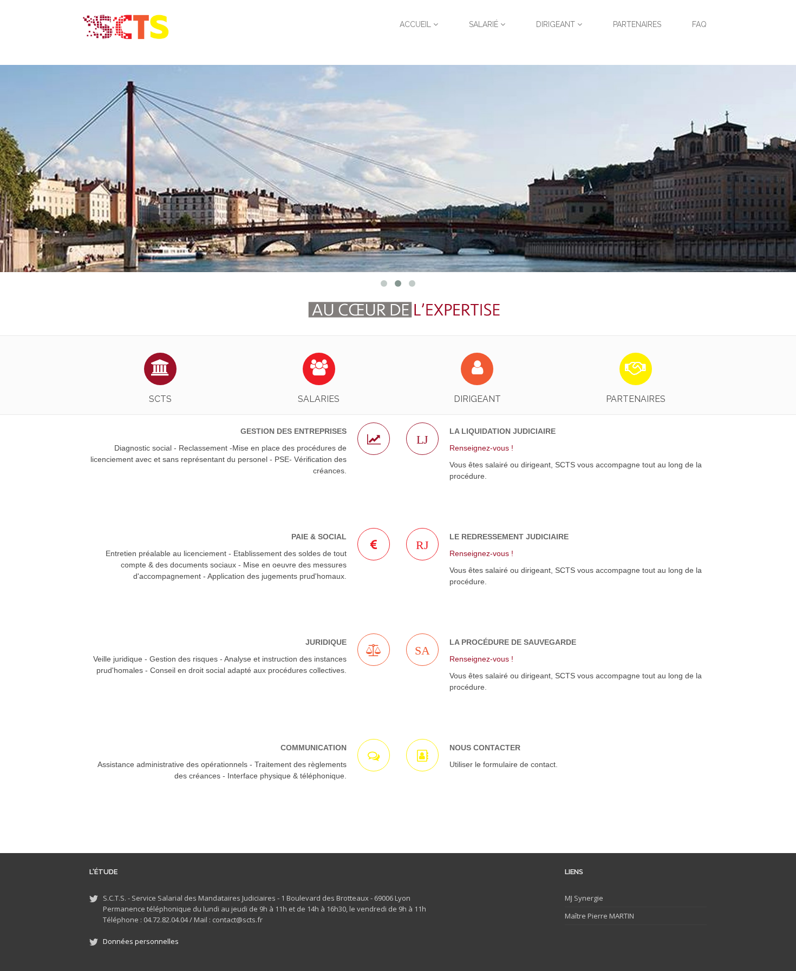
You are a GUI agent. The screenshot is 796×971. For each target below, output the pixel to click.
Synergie (587, 898)
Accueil (416, 24)
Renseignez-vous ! (481, 448)
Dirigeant (556, 24)
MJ (568, 898)
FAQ (699, 24)
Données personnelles (141, 941)
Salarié (484, 24)
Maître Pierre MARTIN (599, 916)
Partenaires (637, 24)
